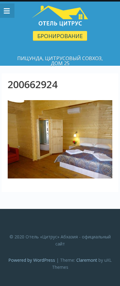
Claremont (86, 260)
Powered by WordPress (31, 260)
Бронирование (60, 36)
